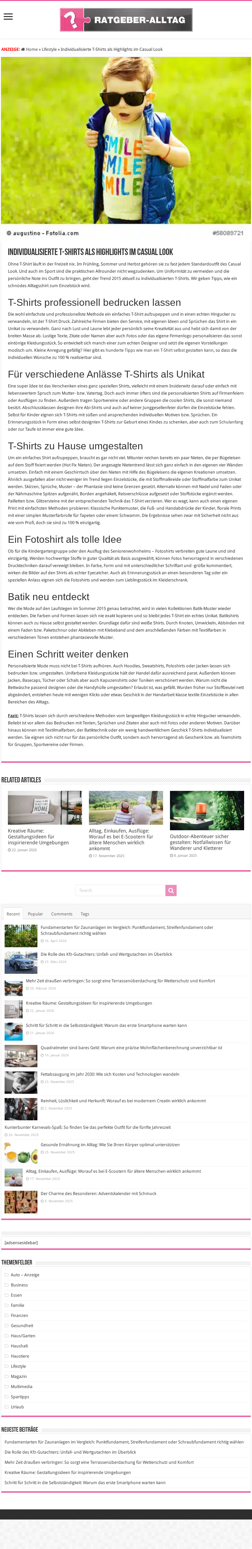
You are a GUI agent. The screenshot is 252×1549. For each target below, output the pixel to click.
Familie (17, 1305)
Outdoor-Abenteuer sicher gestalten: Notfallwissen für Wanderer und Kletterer (200, 842)
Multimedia (21, 1386)
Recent (13, 914)
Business (19, 1285)
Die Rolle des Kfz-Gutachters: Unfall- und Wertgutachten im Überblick (106, 954)
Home (31, 49)
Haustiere (20, 1356)
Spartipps (20, 1396)
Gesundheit (22, 1325)
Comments (62, 914)
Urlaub (17, 1406)
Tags (85, 914)
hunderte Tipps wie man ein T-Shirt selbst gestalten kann (160, 350)
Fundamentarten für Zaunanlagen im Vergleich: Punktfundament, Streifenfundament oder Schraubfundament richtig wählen (124, 1442)
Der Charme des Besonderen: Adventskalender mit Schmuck (98, 1193)
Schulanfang (231, 422)
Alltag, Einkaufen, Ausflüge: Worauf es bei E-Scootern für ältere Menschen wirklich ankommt (121, 840)
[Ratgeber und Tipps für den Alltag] (126, 19)
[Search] (171, 890)
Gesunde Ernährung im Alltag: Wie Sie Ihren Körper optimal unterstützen (110, 1144)
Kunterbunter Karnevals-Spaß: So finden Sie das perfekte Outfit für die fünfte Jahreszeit (88, 1127)
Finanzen (19, 1315)
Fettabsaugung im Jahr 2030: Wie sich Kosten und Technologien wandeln (110, 1074)
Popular (35, 914)
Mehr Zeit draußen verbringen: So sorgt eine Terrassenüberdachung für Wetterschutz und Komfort (120, 980)
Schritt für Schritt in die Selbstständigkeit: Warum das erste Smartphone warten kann (106, 1025)
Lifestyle (49, 49)
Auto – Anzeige (25, 1274)
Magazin (19, 1376)
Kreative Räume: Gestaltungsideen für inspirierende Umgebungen (38, 837)
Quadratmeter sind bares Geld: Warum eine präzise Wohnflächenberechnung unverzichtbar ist (131, 1047)
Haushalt (19, 1345)
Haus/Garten (23, 1335)
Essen (16, 1295)
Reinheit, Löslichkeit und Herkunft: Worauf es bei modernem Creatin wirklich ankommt (123, 1100)
